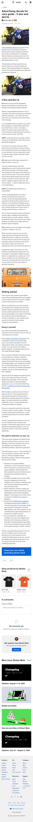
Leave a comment (7, 604)
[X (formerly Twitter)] (15, 797)
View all (29, 660)
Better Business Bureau (21, 501)
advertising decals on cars (14, 48)
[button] (16, 551)
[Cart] (30, 2)
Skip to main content (1, 1)
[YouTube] (21, 797)
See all (29, 570)
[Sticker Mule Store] (11, 797)
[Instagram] (18, 797)
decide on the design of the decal (15, 339)
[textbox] (16, 301)
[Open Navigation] (2, 2)
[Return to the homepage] (13, 2)
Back (5, 7)
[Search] (25, 2)
